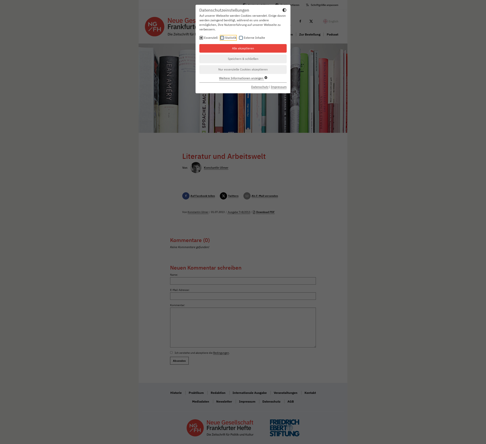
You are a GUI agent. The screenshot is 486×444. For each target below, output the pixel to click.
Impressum (279, 87)
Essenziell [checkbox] (211, 38)
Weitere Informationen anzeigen (241, 78)
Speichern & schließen (243, 59)
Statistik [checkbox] (230, 38)
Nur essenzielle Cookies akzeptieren (243, 69)
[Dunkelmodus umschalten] (284, 11)
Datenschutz (259, 87)
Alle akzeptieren (243, 48)
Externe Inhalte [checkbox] (254, 38)
